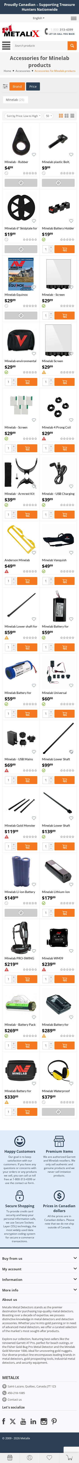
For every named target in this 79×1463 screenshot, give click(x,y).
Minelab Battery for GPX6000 (55, 1024)
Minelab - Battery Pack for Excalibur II (20, 1024)
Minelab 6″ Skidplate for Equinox (21, 228)
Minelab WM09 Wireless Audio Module (58, 958)
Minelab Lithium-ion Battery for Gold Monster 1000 (56, 892)
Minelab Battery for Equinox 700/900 (55, 626)
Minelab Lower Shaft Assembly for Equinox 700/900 (57, 759)
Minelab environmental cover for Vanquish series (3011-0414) (20, 361)
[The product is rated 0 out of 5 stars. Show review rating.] (30, 173)
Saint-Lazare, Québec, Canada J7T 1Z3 (32, 1386)
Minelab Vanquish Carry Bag (54, 560)
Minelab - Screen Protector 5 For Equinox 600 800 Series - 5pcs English (58, 294)
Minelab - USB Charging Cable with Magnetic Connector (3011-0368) (58, 494)
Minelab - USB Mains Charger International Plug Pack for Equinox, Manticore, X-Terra (20, 759)
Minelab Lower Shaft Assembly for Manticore (56, 825)
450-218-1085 (16, 1393)
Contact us (15, 1399)
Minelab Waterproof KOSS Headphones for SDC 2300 (57, 1091)
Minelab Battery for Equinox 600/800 (18, 693)
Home (7, 71)
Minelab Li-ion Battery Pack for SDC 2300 (20, 892)
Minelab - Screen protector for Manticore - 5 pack (17, 427)
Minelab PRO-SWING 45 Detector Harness (19, 958)
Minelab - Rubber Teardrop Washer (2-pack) (18, 162)
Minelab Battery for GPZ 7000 (18, 1091)
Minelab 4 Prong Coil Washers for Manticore (57, 427)
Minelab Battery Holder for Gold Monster (58, 228)
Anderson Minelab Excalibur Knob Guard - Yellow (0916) (21, 560)
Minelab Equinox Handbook (16, 294)
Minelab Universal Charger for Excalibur (57, 693)
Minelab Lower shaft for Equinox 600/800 (21, 626)
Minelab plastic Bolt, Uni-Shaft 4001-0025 (56, 162)
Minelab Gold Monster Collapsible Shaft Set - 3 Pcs (21, 825)
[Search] (72, 45)
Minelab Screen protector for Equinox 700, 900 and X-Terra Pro (57, 361)
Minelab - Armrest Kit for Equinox (19, 494)
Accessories (23, 71)
